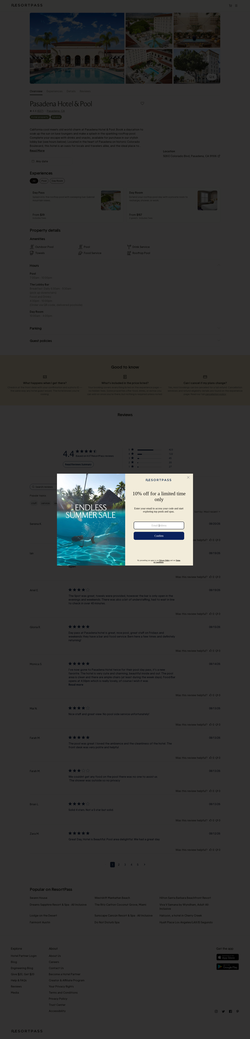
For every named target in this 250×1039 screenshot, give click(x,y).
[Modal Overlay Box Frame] (125, 520)
